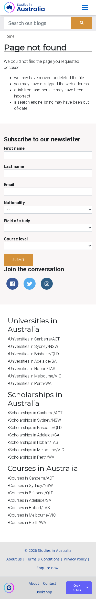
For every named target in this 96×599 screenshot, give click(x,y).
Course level (16, 238)
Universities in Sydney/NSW (33, 346)
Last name (14, 166)
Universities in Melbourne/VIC (35, 375)
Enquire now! (48, 567)
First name (14, 148)
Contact (49, 583)
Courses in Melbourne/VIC (32, 515)
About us (14, 559)
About (34, 583)
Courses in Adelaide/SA (30, 500)
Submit (19, 260)
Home (9, 36)
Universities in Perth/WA (30, 383)
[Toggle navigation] (85, 7)
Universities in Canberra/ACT (34, 338)
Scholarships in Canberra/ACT (35, 412)
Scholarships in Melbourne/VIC (36, 449)
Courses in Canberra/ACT (31, 478)
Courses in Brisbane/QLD (31, 492)
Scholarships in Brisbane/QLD (35, 427)
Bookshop (44, 592)
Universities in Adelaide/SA (33, 361)
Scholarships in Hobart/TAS (33, 442)
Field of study (17, 220)
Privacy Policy (75, 559)
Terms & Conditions (43, 559)
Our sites (77, 587)
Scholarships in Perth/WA (31, 457)
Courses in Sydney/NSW (31, 485)
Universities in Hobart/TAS (32, 368)
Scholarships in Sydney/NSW (35, 420)
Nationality (14, 202)
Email (9, 184)
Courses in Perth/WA (27, 522)
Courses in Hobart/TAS (29, 507)
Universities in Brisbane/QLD (34, 353)
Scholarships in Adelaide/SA (34, 434)
